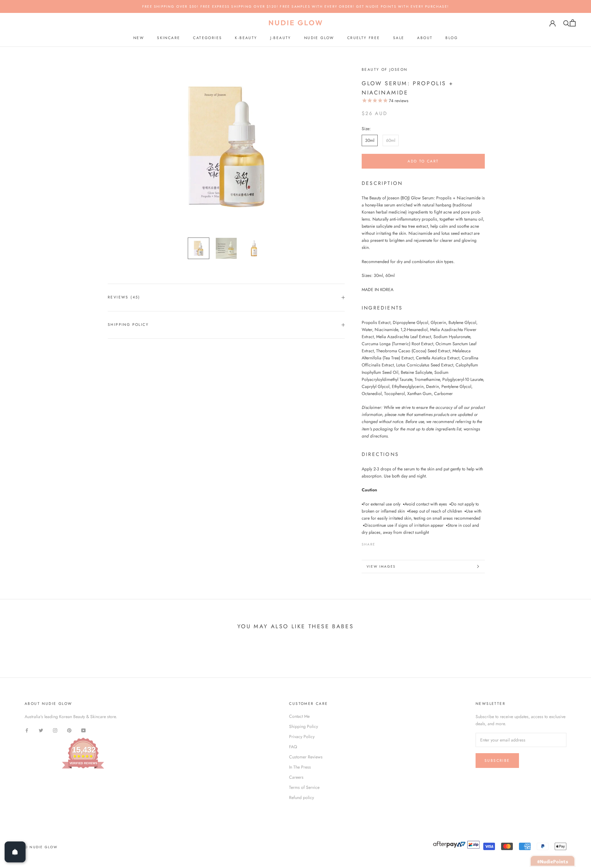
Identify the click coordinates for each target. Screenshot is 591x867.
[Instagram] (55, 729)
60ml (390, 140)
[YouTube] (83, 729)
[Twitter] (389, 543)
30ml (369, 140)
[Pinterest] (397, 543)
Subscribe (497, 760)
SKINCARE (168, 38)
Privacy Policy (302, 736)
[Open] (15, 851)
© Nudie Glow (41, 847)
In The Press (300, 767)
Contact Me (299, 716)
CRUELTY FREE (363, 38)
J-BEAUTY (280, 38)
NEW (138, 38)
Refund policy (301, 797)
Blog (451, 38)
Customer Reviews (306, 757)
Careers (296, 777)
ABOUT (424, 38)
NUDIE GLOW (319, 38)
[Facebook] (381, 543)
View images (381, 566)
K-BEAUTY (246, 38)
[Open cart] (573, 22)
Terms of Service (304, 787)
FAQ (293, 747)
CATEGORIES (207, 38)
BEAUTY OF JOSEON (384, 69)
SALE (398, 38)
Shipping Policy (128, 324)
